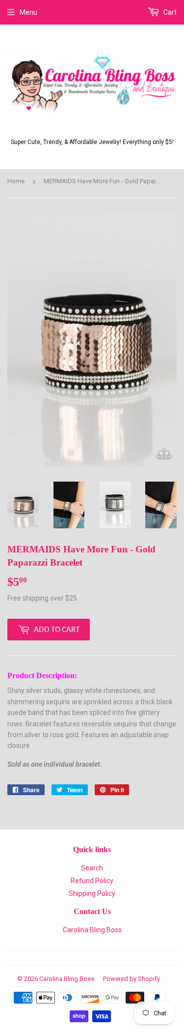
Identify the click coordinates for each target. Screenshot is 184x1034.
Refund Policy (92, 881)
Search (92, 868)
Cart (169, 12)
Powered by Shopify (131, 978)
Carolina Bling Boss (92, 930)
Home (16, 181)
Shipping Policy (92, 893)
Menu (28, 12)
